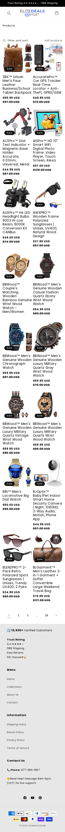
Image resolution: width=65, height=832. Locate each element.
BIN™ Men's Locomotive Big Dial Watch (16, 496)
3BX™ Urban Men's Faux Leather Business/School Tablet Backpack (17, 85)
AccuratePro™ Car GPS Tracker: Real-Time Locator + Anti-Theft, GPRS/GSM (47, 85)
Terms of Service (18, 748)
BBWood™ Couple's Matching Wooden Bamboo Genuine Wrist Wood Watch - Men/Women (17, 298)
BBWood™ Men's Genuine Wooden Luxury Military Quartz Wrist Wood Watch (47, 432)
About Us (13, 694)
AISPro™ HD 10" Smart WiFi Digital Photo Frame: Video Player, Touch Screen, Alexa (45, 151)
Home (11, 679)
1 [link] (9, 615)
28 (46, 615)
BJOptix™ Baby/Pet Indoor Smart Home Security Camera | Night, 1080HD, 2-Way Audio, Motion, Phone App (47, 505)
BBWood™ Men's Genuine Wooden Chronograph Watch (17, 362)
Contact (12, 702)
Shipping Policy (16, 724)
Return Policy (15, 732)
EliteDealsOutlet (37, 825)
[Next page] (56, 615)
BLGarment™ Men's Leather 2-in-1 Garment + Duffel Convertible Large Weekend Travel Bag (47, 579)
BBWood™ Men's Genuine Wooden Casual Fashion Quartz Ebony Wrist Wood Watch (47, 294)
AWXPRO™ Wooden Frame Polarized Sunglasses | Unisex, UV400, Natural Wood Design (46, 224)
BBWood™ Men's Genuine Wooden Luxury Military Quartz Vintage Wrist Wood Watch (17, 433)
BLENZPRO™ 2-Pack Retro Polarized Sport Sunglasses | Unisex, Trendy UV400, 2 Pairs (15, 577)
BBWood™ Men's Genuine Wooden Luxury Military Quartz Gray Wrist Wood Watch (47, 366)
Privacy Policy (16, 740)
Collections (14, 687)
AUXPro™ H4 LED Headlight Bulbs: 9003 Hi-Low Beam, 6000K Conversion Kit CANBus (16, 222)
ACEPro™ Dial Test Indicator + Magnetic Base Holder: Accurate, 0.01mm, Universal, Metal (16, 153)
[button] (9, 13)
